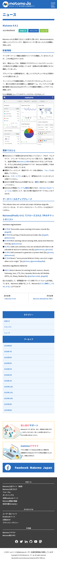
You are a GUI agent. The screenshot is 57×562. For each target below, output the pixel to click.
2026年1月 (8, 381)
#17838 (7, 241)
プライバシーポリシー (11, 522)
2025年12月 (8, 387)
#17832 (7, 252)
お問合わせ (7, 520)
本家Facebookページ (10, 498)
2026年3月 (8, 369)
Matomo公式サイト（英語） (13, 486)
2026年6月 (8, 357)
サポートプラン (16, 176)
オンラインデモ (8, 495)
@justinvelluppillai (37, 261)
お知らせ (23, 31)
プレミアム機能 (22, 188)
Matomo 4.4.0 (10, 298)
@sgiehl (8, 232)
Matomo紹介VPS (9, 535)
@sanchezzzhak (34, 276)
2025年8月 (8, 410)
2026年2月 (8, 375)
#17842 (7, 258)
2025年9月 (8, 404)
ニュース (44, 31)
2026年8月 (8, 346)
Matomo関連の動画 (10, 501)
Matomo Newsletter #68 (42, 298)
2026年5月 (8, 363)
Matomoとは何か (23, 161)
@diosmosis (9, 238)
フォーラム (48, 170)
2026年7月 (8, 351)
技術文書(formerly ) (10, 504)
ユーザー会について (10, 514)
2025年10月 (8, 398)
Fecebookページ (9, 516)
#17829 (7, 229)
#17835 (7, 235)
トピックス (34, 31)
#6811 (7, 270)
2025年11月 (8, 392)
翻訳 (36, 182)
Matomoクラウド (9, 532)
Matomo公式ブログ (10, 489)
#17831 (7, 246)
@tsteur (48, 249)
